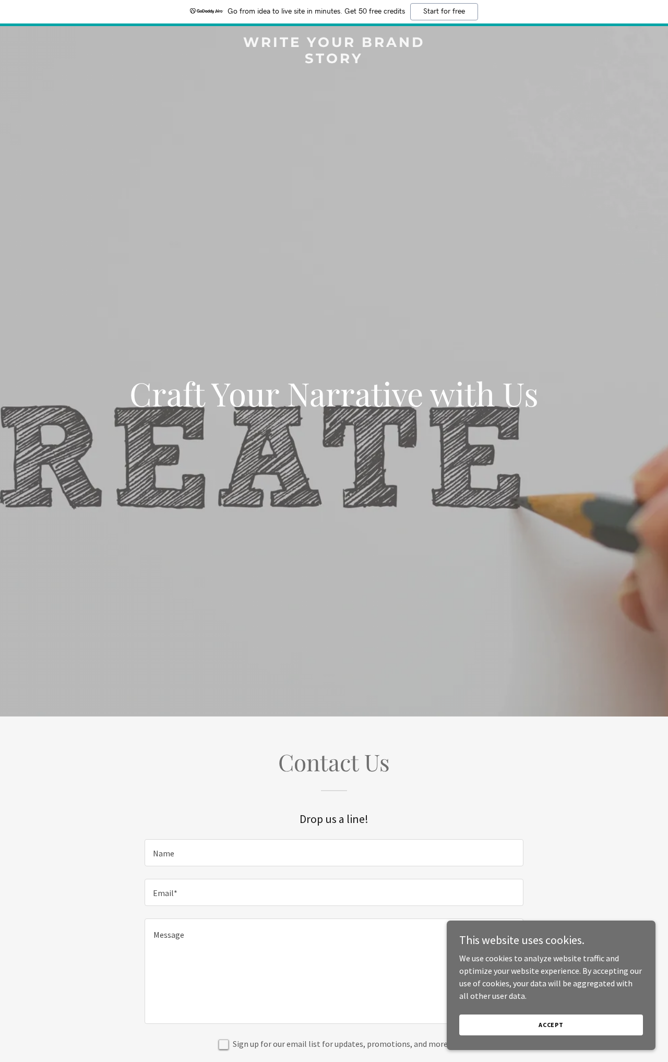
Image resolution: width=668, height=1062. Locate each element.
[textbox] (334, 852)
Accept (551, 1025)
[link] (334, 60)
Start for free (444, 11)
